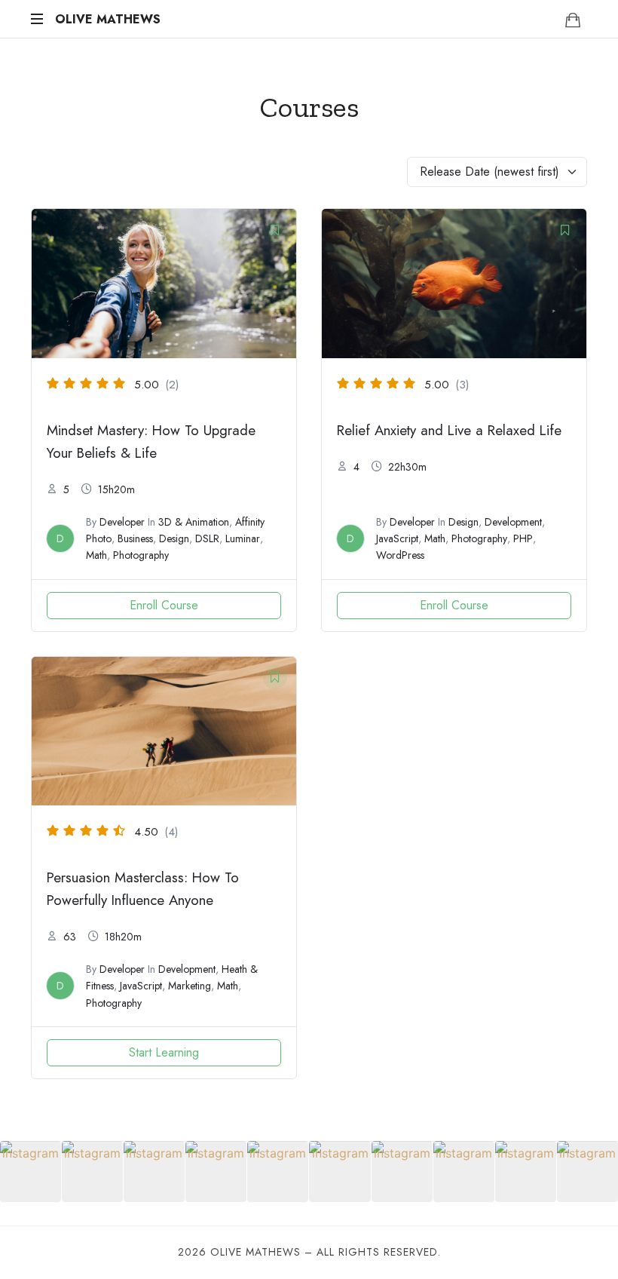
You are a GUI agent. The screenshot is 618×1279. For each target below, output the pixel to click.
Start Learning (164, 1052)
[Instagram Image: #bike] (587, 1171)
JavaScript (397, 538)
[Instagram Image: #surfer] (339, 1171)
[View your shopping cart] (572, 19)
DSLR (207, 538)
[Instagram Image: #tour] (463, 1171)
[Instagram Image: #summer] (525, 1171)
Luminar (242, 538)
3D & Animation (193, 521)
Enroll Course (164, 605)
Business (135, 538)
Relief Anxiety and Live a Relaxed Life (449, 430)
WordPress (400, 555)
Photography (141, 555)
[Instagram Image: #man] (30, 1171)
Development (513, 521)
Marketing (189, 985)
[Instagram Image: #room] (215, 1171)
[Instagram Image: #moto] (277, 1171)
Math (96, 555)
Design (174, 538)
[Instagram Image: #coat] (402, 1171)
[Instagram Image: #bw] (92, 1171)
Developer (122, 521)
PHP (523, 538)
